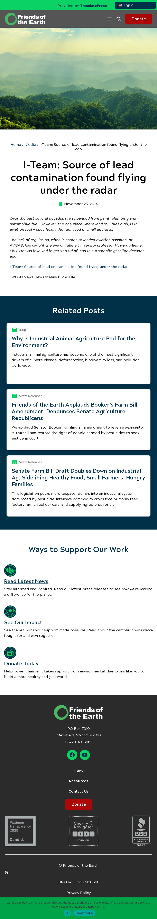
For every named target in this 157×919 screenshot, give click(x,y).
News (79, 770)
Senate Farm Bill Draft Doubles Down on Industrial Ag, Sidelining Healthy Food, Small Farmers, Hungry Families (78, 478)
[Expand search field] (120, 19)
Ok (68, 913)
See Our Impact (23, 622)
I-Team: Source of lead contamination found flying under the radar (69, 266)
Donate (138, 19)
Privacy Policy (78, 892)
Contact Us (78, 791)
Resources (78, 781)
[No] (152, 908)
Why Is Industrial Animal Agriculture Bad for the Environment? (73, 342)
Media (30, 144)
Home (15, 144)
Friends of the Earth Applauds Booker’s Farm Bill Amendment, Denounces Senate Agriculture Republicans (74, 411)
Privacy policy (84, 913)
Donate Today (21, 663)
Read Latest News (26, 581)
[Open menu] (109, 19)
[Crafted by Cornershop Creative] (7, 872)
